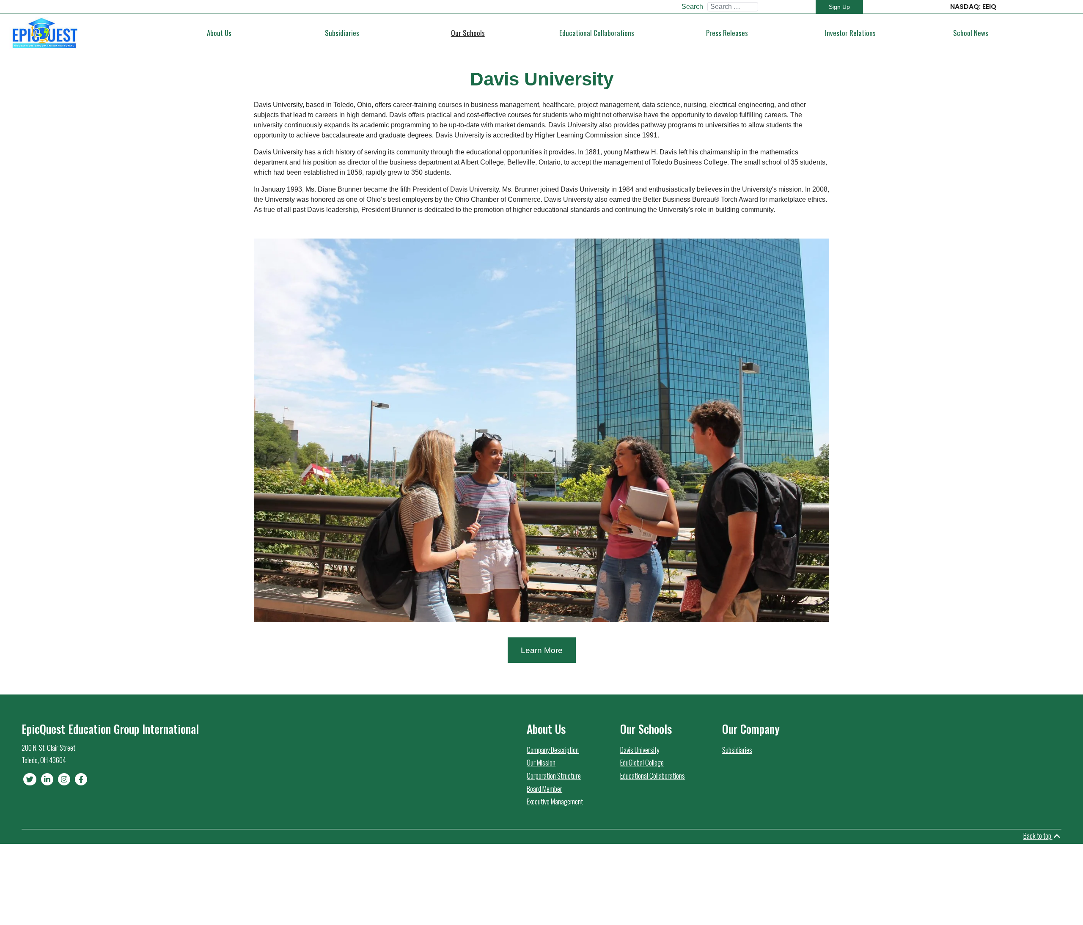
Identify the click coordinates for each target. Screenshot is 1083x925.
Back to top (1038, 835)
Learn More (542, 650)
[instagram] (64, 779)
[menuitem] (219, 33)
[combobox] (732, 6)
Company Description (553, 749)
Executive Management (555, 801)
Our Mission (541, 762)
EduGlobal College (642, 762)
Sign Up (839, 6)
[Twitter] (30, 779)
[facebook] (81, 779)
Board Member (544, 788)
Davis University (639, 749)
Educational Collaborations (652, 775)
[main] (44, 32)
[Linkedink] (47, 779)
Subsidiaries (737, 749)
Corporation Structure (554, 775)
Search (692, 6)
